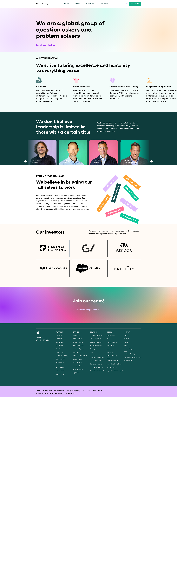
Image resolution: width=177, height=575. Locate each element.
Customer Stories (112, 342)
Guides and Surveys (62, 355)
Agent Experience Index (114, 364)
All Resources (111, 335)
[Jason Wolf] (103, 155)
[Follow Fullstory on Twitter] (37, 340)
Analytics (59, 338)
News (125, 345)
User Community (112, 355)
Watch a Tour (60, 374)
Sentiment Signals (78, 349)
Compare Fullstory (112, 360)
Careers (126, 338)
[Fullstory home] (42, 3)
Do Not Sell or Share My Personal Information (50, 390)
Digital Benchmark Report (115, 371)
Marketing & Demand (97, 371)
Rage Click (76, 373)
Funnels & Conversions (80, 355)
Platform (66, 4)
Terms (68, 390)
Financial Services (96, 345)
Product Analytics (78, 345)
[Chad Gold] (134, 155)
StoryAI (58, 349)
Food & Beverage (95, 338)
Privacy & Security (129, 354)
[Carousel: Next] (151, 162)
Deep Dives (110, 352)
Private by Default (78, 369)
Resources (104, 4)
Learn (108, 349)
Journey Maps (77, 359)
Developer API (60, 359)
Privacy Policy (75, 390)
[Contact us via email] (47, 340)
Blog (108, 338)
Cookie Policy (86, 390)
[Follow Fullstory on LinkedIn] (40, 340)
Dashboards (76, 366)
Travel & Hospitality (96, 342)
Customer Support (96, 364)
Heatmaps (76, 352)
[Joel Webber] (42, 155)
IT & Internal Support (96, 367)
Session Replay (77, 338)
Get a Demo (135, 4)
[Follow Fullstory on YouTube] (44, 340)
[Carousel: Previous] (25, 162)
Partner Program (129, 349)
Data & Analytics (95, 360)
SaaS (91, 352)
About (125, 335)
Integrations (60, 362)
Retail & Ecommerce (96, 335)
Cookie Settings (97, 390)
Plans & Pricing (90, 4)
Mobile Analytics (78, 342)
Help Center (110, 345)
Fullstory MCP (60, 352)
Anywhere (59, 345)
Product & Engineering (97, 357)
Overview (59, 335)
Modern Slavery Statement (132, 357)
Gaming (92, 349)
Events (126, 342)
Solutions (77, 4)
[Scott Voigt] (73, 155)
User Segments (77, 362)
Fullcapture (76, 335)
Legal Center (128, 360)
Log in (125, 4)
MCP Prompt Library (113, 367)
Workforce (59, 342)
